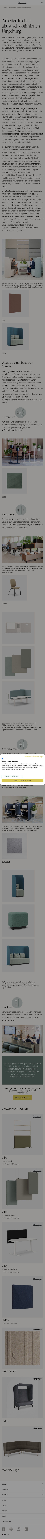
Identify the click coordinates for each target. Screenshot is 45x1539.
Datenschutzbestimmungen (34, 757)
